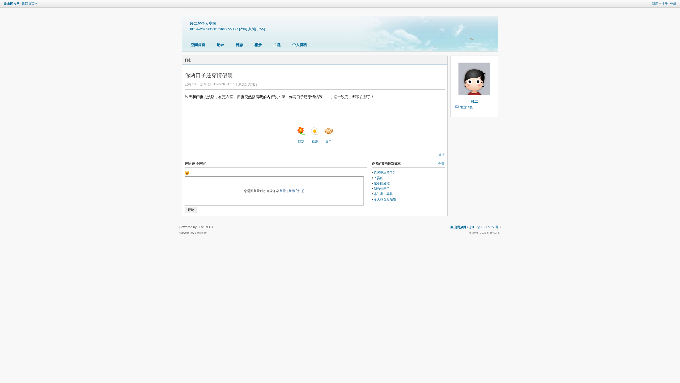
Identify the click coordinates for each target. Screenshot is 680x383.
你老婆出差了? (384, 172)
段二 (474, 101)
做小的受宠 (382, 183)
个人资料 (299, 45)
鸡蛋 (315, 142)
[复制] (252, 29)
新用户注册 (660, 4)
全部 (441, 163)
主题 (277, 45)
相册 (258, 45)
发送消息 (466, 107)
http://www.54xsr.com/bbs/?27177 (214, 29)
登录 (673, 4)
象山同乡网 (12, 4)
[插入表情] (188, 172)
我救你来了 (382, 188)
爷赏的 (378, 178)
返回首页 (28, 4)
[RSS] (261, 29)
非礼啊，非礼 (383, 194)
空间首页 (197, 45)
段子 (255, 84)
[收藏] (243, 29)
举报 (441, 155)
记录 (220, 45)
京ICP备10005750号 (484, 227)
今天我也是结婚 (385, 199)
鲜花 (301, 142)
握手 (328, 142)
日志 (239, 45)
